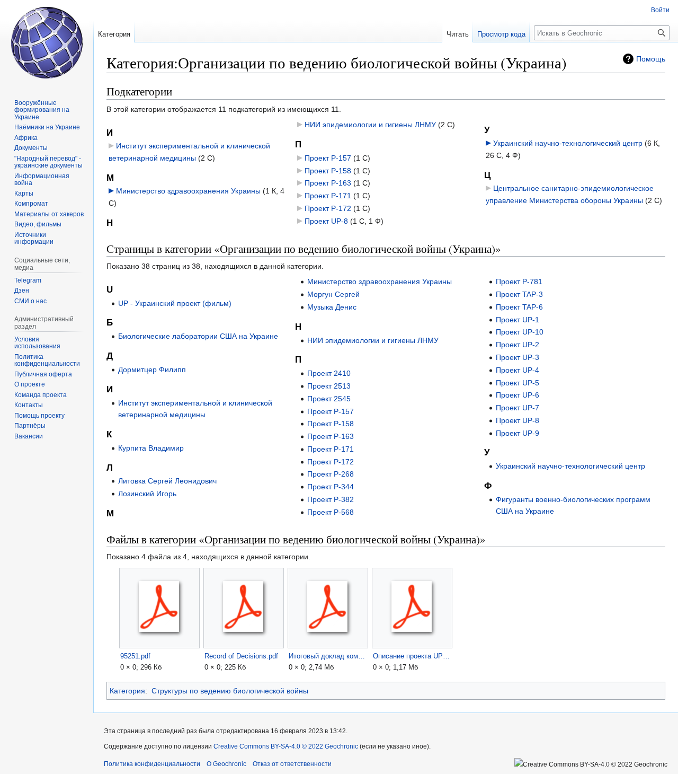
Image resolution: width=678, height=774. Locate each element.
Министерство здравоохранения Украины (188, 191)
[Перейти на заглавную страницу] (46, 42)
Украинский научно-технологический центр (568, 143)
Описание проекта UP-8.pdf (412, 656)
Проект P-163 (328, 183)
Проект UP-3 (517, 357)
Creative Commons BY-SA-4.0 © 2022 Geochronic (285, 746)
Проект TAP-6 (519, 307)
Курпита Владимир (151, 448)
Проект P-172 (328, 208)
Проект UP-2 (517, 344)
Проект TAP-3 (519, 294)
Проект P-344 (330, 486)
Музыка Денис (331, 307)
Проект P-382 (330, 499)
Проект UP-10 (519, 332)
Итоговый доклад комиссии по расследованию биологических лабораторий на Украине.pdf (328, 656)
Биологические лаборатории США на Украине (198, 336)
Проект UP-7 (517, 407)
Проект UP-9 (517, 433)
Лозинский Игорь (147, 493)
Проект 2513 (329, 386)
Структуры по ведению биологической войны (229, 691)
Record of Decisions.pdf (241, 656)
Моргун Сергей (333, 294)
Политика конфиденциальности (152, 764)
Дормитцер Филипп (152, 369)
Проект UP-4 (517, 370)
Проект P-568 (330, 512)
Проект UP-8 (326, 221)
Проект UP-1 (517, 319)
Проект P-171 (328, 195)
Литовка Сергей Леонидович (167, 481)
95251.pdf (135, 656)
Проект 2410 (329, 373)
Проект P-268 (330, 474)
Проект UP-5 (517, 383)
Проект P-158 (328, 170)
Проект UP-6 (517, 395)
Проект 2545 (329, 398)
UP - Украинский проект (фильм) (174, 303)
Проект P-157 (328, 158)
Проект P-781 (519, 281)
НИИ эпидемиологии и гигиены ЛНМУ (370, 124)
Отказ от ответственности (292, 764)
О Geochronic (226, 764)
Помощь (650, 59)
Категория (127, 691)
